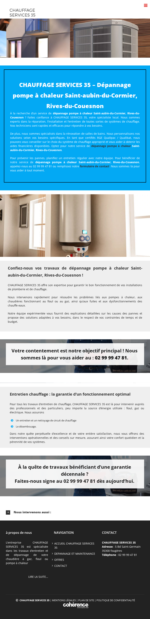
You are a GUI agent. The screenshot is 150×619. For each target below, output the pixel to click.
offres (59, 560)
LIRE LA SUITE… (38, 577)
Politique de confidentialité (115, 600)
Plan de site (86, 600)
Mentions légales (64, 600)
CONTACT (60, 566)
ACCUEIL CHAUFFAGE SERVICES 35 (74, 545)
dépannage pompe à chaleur (111, 146)
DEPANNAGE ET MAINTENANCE (74, 553)
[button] (75, 512)
